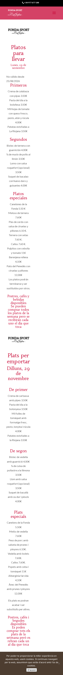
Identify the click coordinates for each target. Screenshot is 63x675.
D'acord (32, 670)
